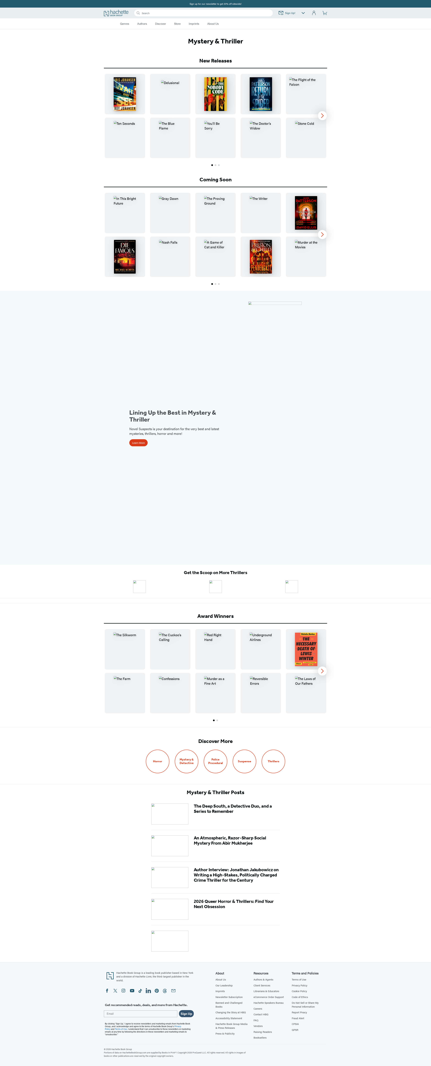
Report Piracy (299, 1012)
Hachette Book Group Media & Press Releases (231, 1025)
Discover (160, 24)
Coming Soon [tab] (216, 179)
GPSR (295, 1029)
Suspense (244, 761)
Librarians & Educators (266, 991)
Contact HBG (261, 1014)
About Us (221, 979)
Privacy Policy (299, 985)
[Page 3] (219, 165)
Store (177, 24)
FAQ (256, 1020)
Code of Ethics (300, 997)
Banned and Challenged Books (229, 1004)
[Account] (314, 13)
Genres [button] (124, 24)
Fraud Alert (298, 1018)
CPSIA (295, 1024)
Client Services (262, 985)
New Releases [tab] (215, 60)
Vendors (258, 1026)
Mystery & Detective (187, 761)
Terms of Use (299, 979)
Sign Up (186, 1014)
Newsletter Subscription (229, 997)
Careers (258, 1008)
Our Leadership (224, 985)
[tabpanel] (215, 120)
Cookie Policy (299, 991)
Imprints (194, 24)
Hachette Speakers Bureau (269, 1002)
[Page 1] (212, 165)
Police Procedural (215, 761)
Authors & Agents (263, 979)
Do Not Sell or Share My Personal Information (305, 1004)
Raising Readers (263, 1032)
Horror (157, 761)
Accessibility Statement (229, 1018)
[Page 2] (215, 165)
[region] (215, 116)
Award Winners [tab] (215, 616)
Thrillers (273, 761)
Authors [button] (142, 24)
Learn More (138, 442)
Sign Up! (290, 13)
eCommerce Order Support (269, 997)
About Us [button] (213, 24)
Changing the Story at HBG (231, 1012)
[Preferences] (303, 13)
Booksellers (260, 1037)
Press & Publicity (225, 1033)
